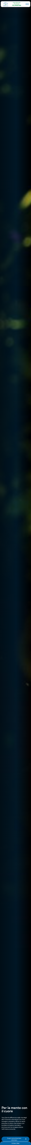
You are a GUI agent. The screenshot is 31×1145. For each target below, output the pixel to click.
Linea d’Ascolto (17, 2)
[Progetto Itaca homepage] (6, 4)
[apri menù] (27, 4)
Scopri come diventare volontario (14, 1139)
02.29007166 (16, 5)
